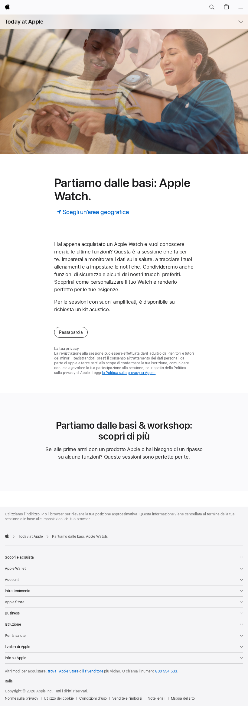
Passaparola (71, 332)
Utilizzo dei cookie (59, 698)
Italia (9, 681)
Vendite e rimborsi (127, 698)
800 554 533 (166, 671)
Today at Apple (24, 21)
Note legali (156, 698)
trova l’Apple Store (63, 671)
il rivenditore (92, 671)
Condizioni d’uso (93, 698)
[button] (211, 7)
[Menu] (240, 7)
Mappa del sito (183, 698)
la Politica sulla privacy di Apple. (129, 373)
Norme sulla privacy (21, 698)
